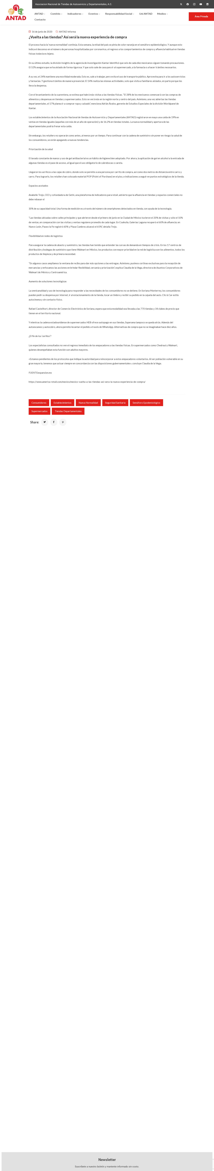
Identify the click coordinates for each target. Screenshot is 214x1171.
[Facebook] (187, 4)
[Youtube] (201, 4)
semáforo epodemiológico (146, 402)
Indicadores (74, 13)
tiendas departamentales (68, 411)
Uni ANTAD (145, 13)
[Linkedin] (207, 4)
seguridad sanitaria (115, 402)
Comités (55, 13)
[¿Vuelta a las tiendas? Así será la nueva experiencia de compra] (44, 422)
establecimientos (62, 402)
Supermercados (39, 411)
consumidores (38, 402)
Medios (161, 13)
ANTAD (38, 13)
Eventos (93, 13)
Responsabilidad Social (118, 13)
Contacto (40, 19)
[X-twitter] (181, 4)
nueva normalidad (88, 402)
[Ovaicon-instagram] (194, 4)
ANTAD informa (67, 31)
